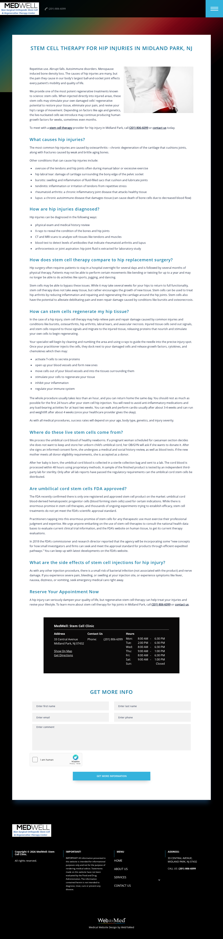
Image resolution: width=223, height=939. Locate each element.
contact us (159, 128)
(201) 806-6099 (113, 639)
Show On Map (63, 651)
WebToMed (127, 927)
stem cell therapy (60, 128)
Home (118, 861)
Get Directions (63, 655)
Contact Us (122, 886)
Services (120, 877)
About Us (121, 869)
